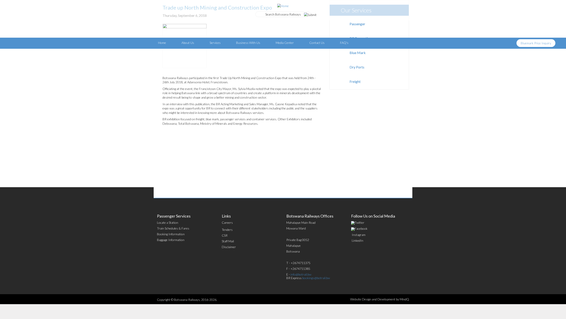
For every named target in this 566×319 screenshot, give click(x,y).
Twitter (359, 222)
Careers (227, 222)
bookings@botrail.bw (316, 278)
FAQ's (344, 43)
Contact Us (317, 43)
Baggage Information (170, 240)
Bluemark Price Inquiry (536, 43)
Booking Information (171, 234)
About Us (188, 43)
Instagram (358, 235)
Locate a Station (167, 222)
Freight (355, 81)
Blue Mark (358, 53)
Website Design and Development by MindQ (379, 299)
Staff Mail (228, 241)
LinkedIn (357, 240)
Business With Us (248, 43)
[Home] (283, 5)
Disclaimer (229, 247)
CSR (225, 235)
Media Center (285, 43)
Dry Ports (357, 67)
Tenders (227, 229)
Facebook (361, 228)
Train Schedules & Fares (173, 228)
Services (215, 43)
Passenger (357, 24)
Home (162, 43)
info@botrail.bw (301, 274)
